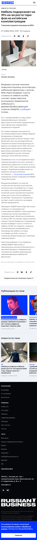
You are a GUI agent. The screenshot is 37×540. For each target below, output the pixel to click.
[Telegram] (3, 490)
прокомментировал (22, 174)
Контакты (5, 397)
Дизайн (4, 460)
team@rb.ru (6, 485)
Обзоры (4, 421)
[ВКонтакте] (8, 490)
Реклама (4, 438)
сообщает (25, 109)
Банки (3, 445)
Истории (4, 410)
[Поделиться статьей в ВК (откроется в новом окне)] (19, 36)
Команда (5, 390)
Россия (13, 8)
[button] (34, 2)
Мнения (4, 414)
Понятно (18, 535)
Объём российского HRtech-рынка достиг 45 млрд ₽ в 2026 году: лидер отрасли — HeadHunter (14, 370)
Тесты (3, 429)
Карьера (4, 453)
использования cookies (11, 526)
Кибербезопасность (9, 456)
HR (2, 464)
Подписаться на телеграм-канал (18, 278)
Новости (5, 8)
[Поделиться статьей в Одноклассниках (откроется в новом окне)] (23, 36)
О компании (6, 393)
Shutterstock (29, 262)
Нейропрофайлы (8, 418)
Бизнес (4, 449)
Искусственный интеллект (12, 442)
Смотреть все (7, 469)
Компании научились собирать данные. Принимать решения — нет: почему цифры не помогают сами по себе (14, 323)
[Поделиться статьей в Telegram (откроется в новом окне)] (14, 36)
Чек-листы (5, 425)
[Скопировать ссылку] (28, 36)
